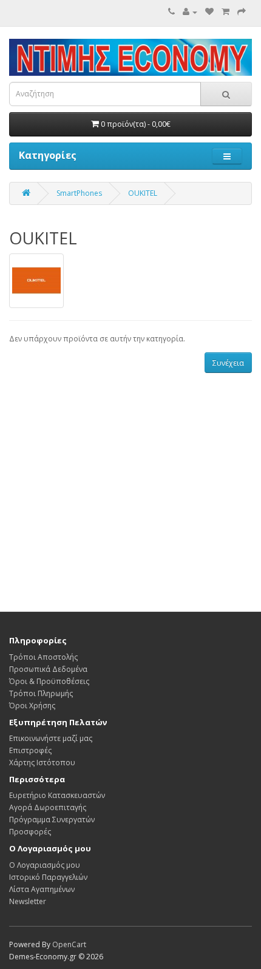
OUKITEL (142, 193)
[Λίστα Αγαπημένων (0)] (209, 12)
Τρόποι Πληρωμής (41, 693)
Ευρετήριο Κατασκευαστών (57, 795)
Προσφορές (30, 832)
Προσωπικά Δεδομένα (48, 669)
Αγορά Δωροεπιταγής (47, 807)
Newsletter (27, 901)
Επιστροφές (30, 750)
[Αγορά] (241, 12)
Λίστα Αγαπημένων (42, 889)
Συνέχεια (228, 363)
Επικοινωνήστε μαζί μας (50, 738)
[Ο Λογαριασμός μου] (190, 12)
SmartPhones (79, 193)
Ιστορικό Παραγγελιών (48, 877)
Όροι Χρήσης (32, 705)
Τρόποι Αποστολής (43, 657)
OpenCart (69, 944)
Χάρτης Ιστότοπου (42, 762)
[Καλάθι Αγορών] (225, 12)
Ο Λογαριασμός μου (44, 865)
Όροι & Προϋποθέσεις (49, 681)
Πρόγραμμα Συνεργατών (52, 819)
